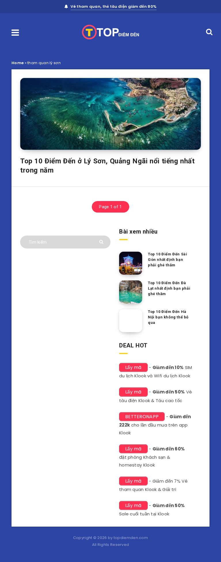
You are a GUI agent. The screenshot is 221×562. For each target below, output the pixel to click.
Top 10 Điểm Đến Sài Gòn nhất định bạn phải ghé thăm (167, 259)
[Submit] (102, 241)
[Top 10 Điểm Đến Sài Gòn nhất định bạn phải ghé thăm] (130, 263)
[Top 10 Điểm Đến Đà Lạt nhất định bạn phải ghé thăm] (130, 291)
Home (18, 63)
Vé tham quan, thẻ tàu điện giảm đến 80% (114, 6)
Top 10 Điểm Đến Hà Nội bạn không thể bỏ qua (168, 317)
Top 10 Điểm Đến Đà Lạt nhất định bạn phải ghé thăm (169, 288)
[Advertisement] (65, 374)
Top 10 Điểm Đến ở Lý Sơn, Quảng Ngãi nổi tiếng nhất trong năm (107, 165)
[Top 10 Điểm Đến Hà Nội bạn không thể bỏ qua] (130, 320)
